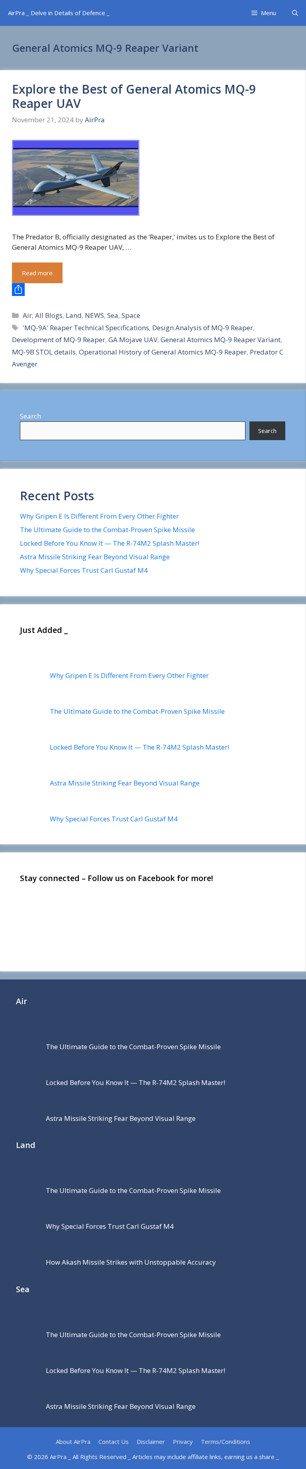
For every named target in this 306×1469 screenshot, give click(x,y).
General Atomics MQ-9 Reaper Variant (220, 339)
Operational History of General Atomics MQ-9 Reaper (163, 351)
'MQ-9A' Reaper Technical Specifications (86, 327)
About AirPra (73, 1441)
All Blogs (49, 315)
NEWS (94, 315)
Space (131, 315)
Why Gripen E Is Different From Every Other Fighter (99, 516)
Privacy (183, 1441)
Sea (112, 315)
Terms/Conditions (225, 1441)
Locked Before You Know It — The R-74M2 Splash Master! (109, 543)
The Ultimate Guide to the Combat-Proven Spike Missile (107, 529)
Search (30, 416)
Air (27, 315)
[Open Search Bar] (295, 13)
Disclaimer (151, 1441)
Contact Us (113, 1441)
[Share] (152, 289)
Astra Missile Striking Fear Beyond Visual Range (95, 556)
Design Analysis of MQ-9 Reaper (202, 327)
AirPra (58, 1457)
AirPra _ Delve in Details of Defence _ (59, 13)
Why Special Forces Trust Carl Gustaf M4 (84, 570)
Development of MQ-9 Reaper (58, 339)
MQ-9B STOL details (44, 351)
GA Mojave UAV (132, 339)
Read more (37, 273)
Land (74, 315)
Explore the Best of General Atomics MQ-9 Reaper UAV (134, 96)
